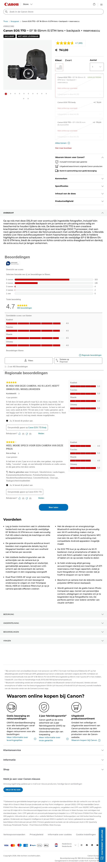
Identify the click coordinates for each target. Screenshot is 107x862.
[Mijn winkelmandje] (94, 4)
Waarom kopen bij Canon (84, 740)
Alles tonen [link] (61, 143)
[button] (6, 94)
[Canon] (11, 4)
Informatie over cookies (60, 834)
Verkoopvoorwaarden (14, 834)
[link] (79, 82)
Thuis (5, 21)
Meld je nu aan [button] (13, 790)
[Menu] (101, 4)
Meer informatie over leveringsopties (17, 738)
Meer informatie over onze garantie (49, 739)
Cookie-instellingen (86, 834)
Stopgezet (15, 21)
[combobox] (53, 12)
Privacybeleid (36, 834)
